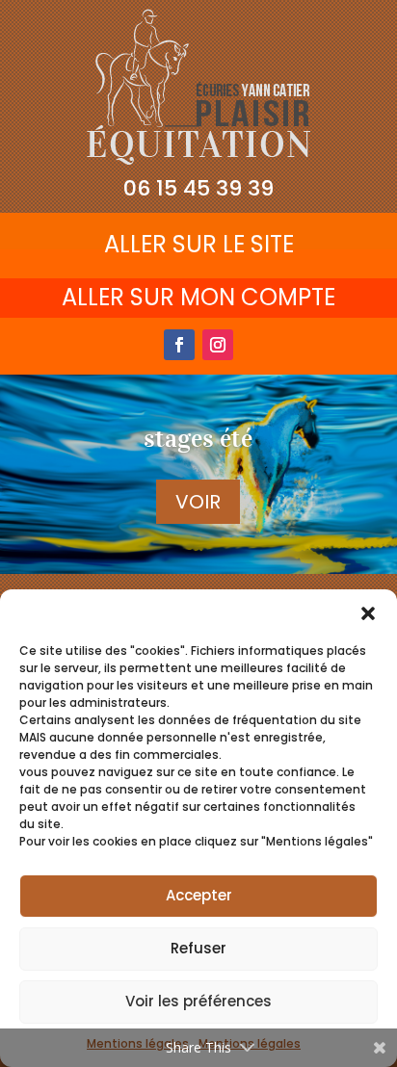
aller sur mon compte (198, 297)
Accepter (199, 895)
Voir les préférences (198, 1001)
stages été (198, 438)
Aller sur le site (199, 244)
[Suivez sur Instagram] (217, 344)
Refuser (198, 948)
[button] (368, 613)
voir (198, 501)
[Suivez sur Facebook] (179, 344)
